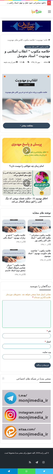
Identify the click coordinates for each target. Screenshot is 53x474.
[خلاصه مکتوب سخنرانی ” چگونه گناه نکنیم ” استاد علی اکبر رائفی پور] (39, 226)
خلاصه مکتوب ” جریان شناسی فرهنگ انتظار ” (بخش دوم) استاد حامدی (15, 268)
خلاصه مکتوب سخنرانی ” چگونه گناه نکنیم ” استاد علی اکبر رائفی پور (40, 238)
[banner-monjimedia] (26, 26)
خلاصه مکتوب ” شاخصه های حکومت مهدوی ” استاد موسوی (39, 253)
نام (49, 331)
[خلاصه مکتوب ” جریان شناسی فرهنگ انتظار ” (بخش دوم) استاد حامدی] (13, 255)
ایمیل (48, 342)
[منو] (49, 13)
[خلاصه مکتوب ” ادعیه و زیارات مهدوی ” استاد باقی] (13, 226)
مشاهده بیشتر (27, 126)
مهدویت (39, 40)
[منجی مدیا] (37, 11)
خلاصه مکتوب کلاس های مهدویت (21, 40)
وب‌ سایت (47, 352)
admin (46, 62)
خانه (46, 40)
